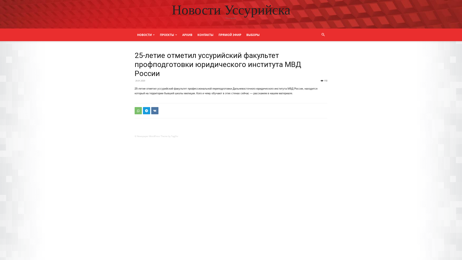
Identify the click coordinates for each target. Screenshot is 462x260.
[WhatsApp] (138, 110)
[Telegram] (146, 110)
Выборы (253, 35)
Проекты (167, 35)
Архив (187, 35)
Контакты (205, 35)
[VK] (154, 110)
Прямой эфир (230, 35)
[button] (323, 35)
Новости (144, 35)
